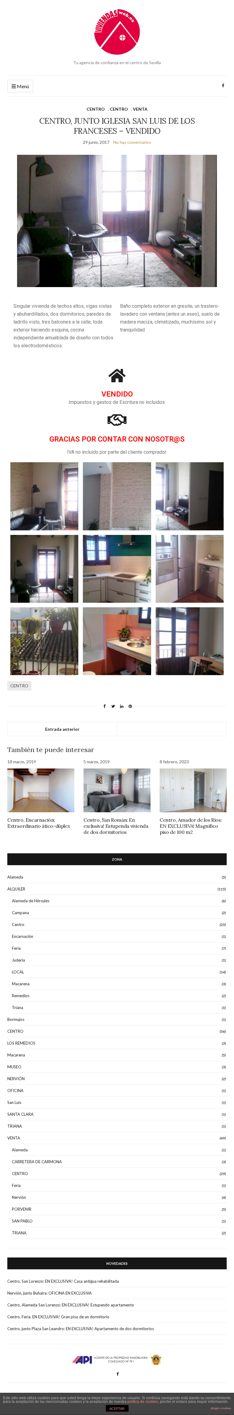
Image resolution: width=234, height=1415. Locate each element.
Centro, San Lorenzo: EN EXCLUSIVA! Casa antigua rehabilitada (63, 1281)
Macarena (21, 983)
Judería (18, 960)
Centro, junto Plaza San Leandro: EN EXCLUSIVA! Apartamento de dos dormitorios (80, 1328)
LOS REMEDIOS (21, 1043)
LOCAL (18, 971)
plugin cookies (221, 1408)
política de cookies (142, 1401)
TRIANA (14, 1126)
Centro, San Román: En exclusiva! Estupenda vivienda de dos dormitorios (115, 826)
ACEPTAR (117, 1408)
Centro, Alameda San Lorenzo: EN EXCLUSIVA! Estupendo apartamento (70, 1304)
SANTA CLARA (20, 1114)
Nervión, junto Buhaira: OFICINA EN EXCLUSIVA (49, 1293)
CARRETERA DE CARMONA (37, 1161)
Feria (16, 948)
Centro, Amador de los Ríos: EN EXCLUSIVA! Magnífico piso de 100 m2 (191, 826)
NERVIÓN (16, 1078)
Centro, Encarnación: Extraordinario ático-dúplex (38, 823)
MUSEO (14, 1066)
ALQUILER (16, 888)
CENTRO (96, 109)
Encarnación (22, 936)
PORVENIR (21, 1209)
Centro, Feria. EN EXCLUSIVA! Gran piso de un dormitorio (58, 1316)
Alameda (15, 877)
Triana (17, 1007)
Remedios (21, 995)
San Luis (14, 1102)
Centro (18, 924)
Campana (20, 912)
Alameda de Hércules (30, 900)
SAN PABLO (22, 1221)
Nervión (19, 1197)
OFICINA (15, 1090)
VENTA (140, 109)
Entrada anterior (62, 729)
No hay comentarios (132, 142)
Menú (22, 86)
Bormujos (15, 1019)
